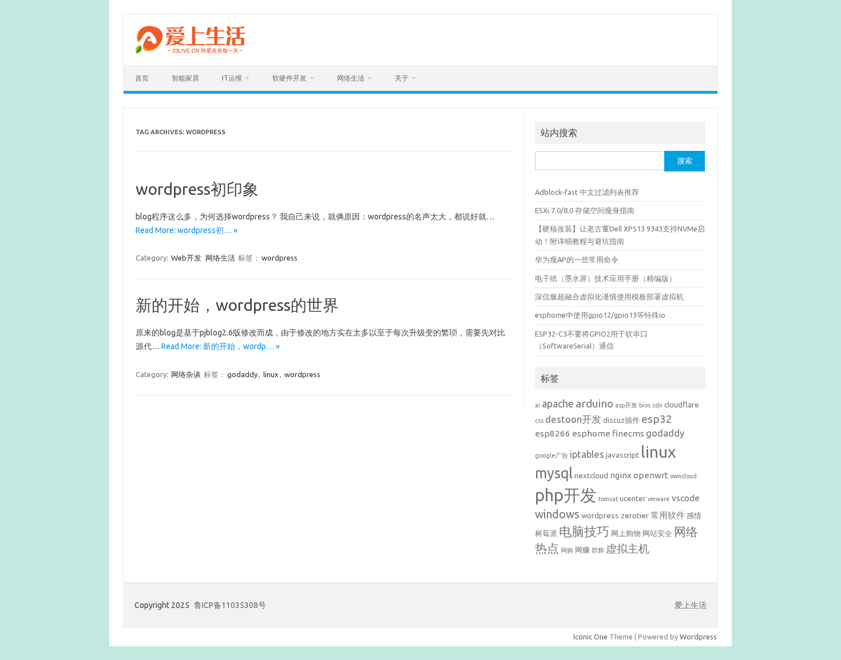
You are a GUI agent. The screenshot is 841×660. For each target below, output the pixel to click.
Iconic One (590, 637)
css (539, 420)
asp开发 (626, 405)
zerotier (635, 515)
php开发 (566, 495)
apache (558, 403)
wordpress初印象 (197, 189)
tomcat (608, 498)
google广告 (551, 455)
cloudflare (681, 404)
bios (644, 405)
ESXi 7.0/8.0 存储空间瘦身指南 (584, 210)
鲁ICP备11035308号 (230, 605)
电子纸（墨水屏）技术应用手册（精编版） (605, 278)
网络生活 (350, 78)
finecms (628, 433)
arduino (594, 403)
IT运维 (232, 78)
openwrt (650, 475)
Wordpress (698, 637)
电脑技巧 (584, 531)
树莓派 (546, 533)
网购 (567, 550)
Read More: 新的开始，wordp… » (220, 346)
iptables (587, 454)
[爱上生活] (190, 55)
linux (271, 374)
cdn (657, 405)
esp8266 (552, 433)
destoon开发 (573, 419)
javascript (622, 454)
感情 (694, 515)
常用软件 (667, 515)
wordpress (279, 258)
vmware (659, 498)
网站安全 (657, 533)
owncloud (683, 476)
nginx (621, 475)
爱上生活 (691, 605)
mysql (554, 473)
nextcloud (591, 475)
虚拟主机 (627, 548)
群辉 (598, 550)
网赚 (582, 549)
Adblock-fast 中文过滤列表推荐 (587, 192)
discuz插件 (621, 420)
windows (557, 514)
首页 (142, 78)
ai (537, 405)
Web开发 (186, 258)
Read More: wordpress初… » (186, 230)
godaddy (242, 374)
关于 (401, 78)
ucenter (633, 498)
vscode (686, 498)
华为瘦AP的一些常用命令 (576, 259)
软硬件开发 (289, 78)
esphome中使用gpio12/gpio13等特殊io (600, 315)
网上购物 (626, 533)
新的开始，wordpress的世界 (237, 305)
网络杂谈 (186, 374)
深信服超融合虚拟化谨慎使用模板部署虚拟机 (609, 297)
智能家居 (185, 78)
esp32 (656, 419)
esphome (591, 433)
